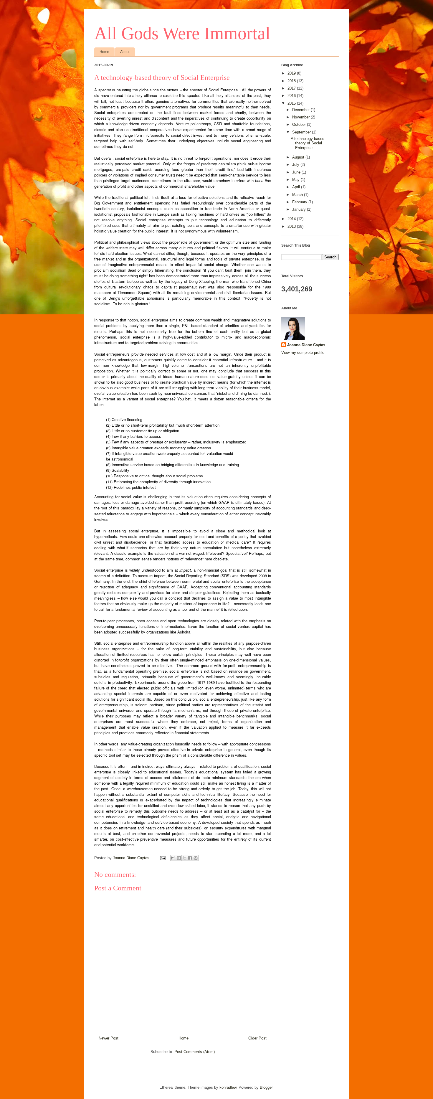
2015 (292, 103)
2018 (292, 81)
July (296, 164)
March (298, 194)
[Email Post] (162, 858)
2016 (292, 95)
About (125, 52)
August (298, 157)
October (299, 124)
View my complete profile (302, 352)
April (296, 187)
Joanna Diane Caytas (306, 345)
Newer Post (108, 1038)
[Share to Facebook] (190, 858)
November (301, 117)
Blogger (266, 1087)
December (301, 110)
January (299, 209)
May (296, 179)
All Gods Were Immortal (182, 33)
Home (104, 52)
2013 (292, 226)
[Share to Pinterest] (196, 858)
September (302, 132)
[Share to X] (184, 858)
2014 (292, 219)
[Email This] (173, 858)
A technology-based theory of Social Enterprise (307, 143)
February (300, 202)
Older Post (257, 1038)
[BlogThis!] (179, 858)
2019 (292, 73)
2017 (292, 88)
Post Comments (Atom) (194, 1052)
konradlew (227, 1087)
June (297, 172)
